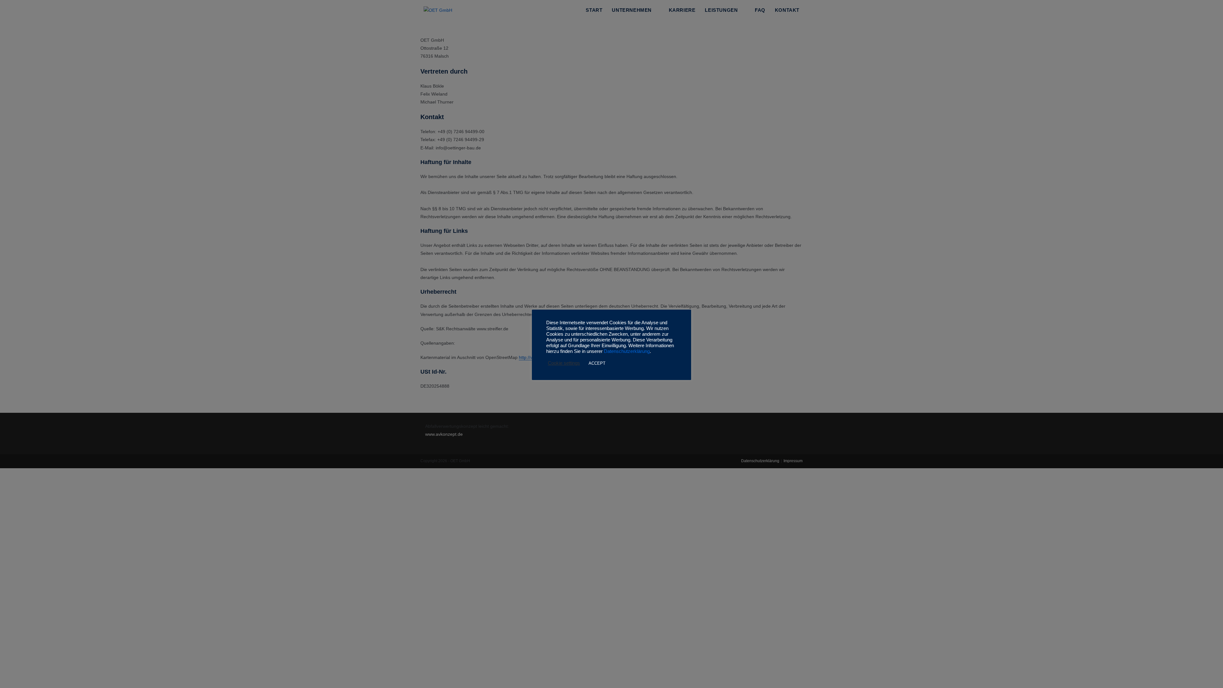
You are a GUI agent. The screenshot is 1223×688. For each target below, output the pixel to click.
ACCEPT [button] (597, 363)
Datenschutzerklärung (627, 351)
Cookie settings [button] (564, 363)
